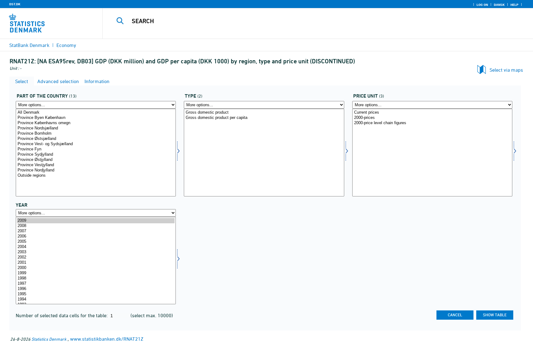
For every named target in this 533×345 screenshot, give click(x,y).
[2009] (96, 220)
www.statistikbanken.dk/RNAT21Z (106, 339)
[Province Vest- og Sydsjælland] (96, 144)
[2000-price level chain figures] (432, 123)
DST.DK (14, 4)
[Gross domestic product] (264, 112)
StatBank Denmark (29, 45)
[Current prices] (432, 112)
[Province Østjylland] (96, 159)
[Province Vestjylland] (96, 165)
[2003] (96, 252)
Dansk (499, 4)
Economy (66, 45)
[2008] (96, 226)
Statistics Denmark (48, 339)
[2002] (96, 257)
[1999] (96, 273)
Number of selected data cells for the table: (62, 315)
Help (514, 4)
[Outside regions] (96, 175)
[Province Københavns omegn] (96, 123)
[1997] (96, 283)
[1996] (96, 289)
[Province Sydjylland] (96, 154)
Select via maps (506, 70)
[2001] (96, 262)
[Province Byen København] (96, 117)
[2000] (96, 268)
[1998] (96, 278)
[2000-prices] (432, 117)
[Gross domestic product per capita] (264, 117)
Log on (482, 4)
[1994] (96, 299)
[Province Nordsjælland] (96, 128)
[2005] (96, 241)
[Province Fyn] (96, 149)
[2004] (96, 247)
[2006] (96, 236)
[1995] (96, 294)
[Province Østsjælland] (96, 138)
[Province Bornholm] (96, 133)
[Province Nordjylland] (96, 170)
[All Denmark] (96, 112)
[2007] (96, 231)
